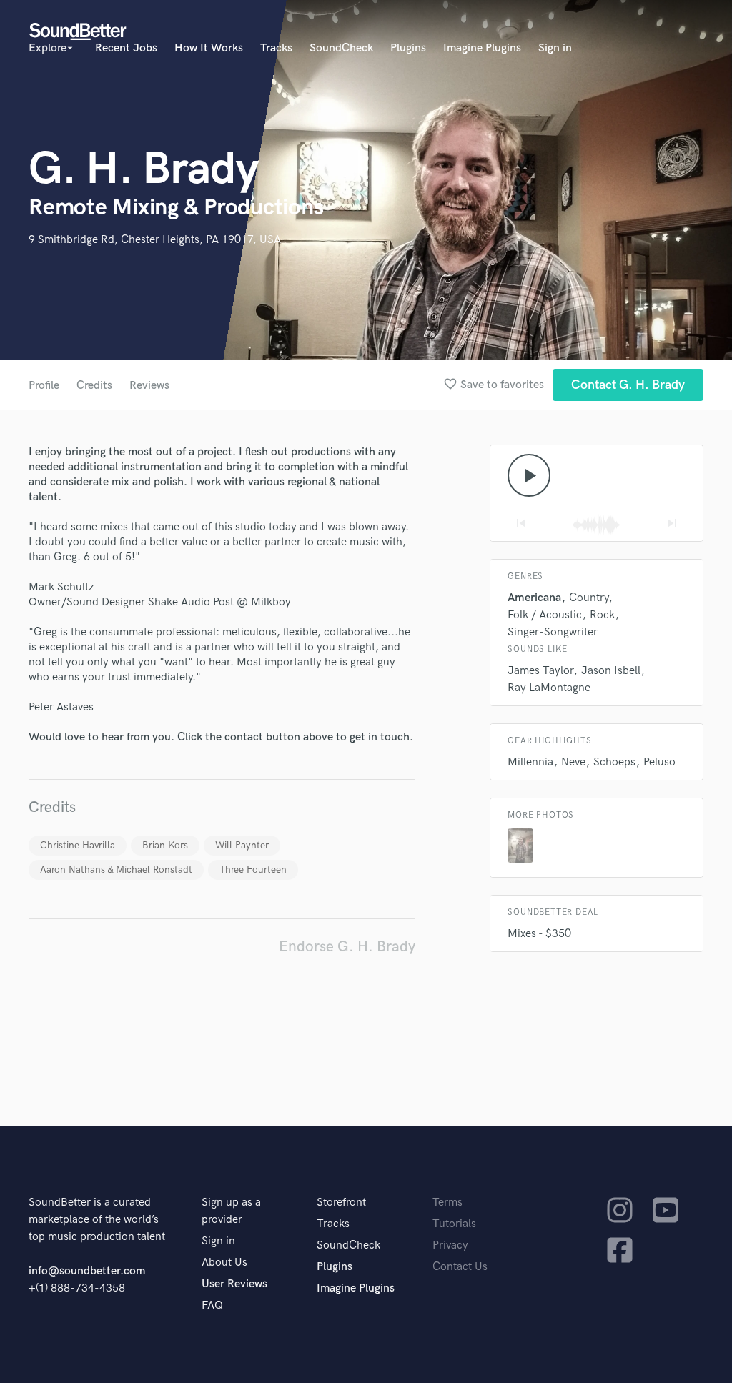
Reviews (149, 385)
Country (588, 598)
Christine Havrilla (77, 845)
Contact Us (460, 1267)
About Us (224, 1262)
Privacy (450, 1245)
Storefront (341, 1202)
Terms (447, 1202)
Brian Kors (165, 845)
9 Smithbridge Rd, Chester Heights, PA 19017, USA (155, 240)
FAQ (212, 1305)
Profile (44, 385)
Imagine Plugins (482, 48)
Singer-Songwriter (553, 632)
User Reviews (234, 1284)
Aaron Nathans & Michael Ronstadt (116, 869)
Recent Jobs (126, 48)
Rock (602, 615)
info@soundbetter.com (87, 1271)
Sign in (555, 48)
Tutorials (454, 1224)
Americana (534, 598)
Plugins (408, 48)
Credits (94, 385)
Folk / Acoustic (545, 615)
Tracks (276, 48)
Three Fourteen (253, 869)
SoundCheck (341, 48)
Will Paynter (242, 845)
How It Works (208, 48)
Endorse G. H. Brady (347, 947)
